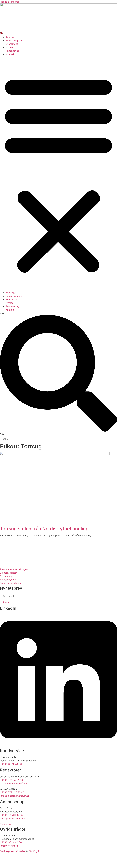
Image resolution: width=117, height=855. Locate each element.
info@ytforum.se (9, 845)
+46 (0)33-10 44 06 (11, 764)
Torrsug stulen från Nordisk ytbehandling (44, 528)
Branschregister (14, 40)
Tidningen (11, 37)
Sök (2, 313)
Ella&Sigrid (34, 851)
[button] (58, 173)
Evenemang (12, 43)
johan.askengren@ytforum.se (15, 783)
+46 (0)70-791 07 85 (11, 815)
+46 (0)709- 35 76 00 (12, 792)
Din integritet (7, 851)
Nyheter (10, 47)
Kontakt (10, 54)
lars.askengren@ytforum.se (14, 795)
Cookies (20, 851)
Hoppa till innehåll (9, 1)
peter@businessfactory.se (14, 818)
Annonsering (12, 50)
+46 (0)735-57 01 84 (11, 780)
